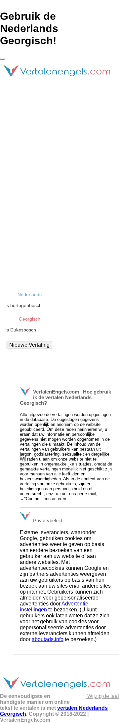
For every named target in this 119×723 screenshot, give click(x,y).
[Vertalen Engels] (56, 79)
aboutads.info (47, 639)
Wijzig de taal (102, 696)
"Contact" (33, 498)
